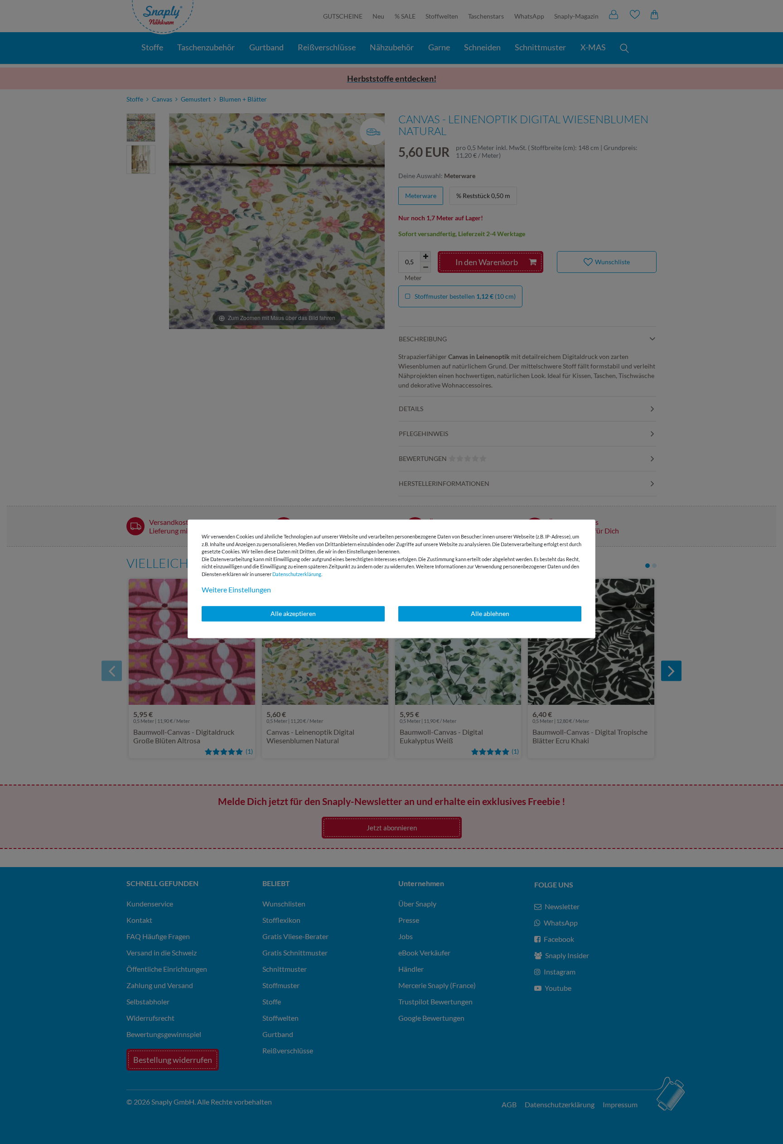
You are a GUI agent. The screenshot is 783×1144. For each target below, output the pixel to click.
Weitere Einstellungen (236, 589)
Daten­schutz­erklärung (296, 574)
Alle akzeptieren (293, 613)
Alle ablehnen (490, 613)
